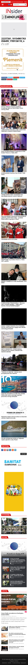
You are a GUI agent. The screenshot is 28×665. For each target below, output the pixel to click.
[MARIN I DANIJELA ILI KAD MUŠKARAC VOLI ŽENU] (14, 272)
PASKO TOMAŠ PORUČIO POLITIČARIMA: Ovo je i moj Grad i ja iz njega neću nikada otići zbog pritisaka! (13, 327)
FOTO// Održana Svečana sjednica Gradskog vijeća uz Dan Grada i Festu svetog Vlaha (12, 108)
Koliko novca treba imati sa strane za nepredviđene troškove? (17, 627)
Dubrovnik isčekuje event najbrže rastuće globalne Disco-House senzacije (16, 641)
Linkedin (23, 77)
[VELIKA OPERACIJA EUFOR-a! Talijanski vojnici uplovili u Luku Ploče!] (14, 429)
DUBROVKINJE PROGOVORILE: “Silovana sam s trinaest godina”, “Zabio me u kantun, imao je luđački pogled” (13, 304)
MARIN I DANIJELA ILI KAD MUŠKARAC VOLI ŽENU (14, 281)
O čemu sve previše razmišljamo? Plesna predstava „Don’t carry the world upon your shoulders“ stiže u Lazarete (17, 560)
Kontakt (9, 662)
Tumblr (4, 79)
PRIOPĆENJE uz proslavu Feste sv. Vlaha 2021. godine (12, 260)
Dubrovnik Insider (8, 554)
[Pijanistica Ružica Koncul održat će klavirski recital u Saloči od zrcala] (14, 407)
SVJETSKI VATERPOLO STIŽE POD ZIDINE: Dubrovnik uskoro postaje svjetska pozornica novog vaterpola (13, 395)
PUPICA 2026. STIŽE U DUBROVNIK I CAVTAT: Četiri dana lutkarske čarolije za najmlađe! (17, 568)
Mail (16, 79)
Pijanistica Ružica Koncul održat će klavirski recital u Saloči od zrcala (14, 417)
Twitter (10, 77)
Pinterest (10, 79)
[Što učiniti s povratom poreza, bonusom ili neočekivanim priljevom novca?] (4, 635)
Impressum (23, 662)
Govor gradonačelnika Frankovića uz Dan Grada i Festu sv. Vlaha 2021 (13, 152)
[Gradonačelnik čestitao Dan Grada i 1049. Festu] (14, 163)
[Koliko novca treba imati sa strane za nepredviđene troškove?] (4, 628)
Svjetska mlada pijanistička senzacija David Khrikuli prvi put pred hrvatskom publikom (17, 582)
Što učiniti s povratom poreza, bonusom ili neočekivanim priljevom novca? (17, 634)
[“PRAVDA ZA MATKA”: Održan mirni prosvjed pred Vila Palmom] (14, 362)
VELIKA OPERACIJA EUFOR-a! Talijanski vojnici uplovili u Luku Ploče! (12, 439)
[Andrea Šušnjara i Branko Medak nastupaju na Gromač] (4, 648)
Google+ (16, 77)
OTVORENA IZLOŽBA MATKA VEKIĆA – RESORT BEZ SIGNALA (17, 575)
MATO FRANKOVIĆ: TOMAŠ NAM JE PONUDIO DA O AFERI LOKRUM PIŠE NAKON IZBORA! (11, 350)
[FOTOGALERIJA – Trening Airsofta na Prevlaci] (14, 526)
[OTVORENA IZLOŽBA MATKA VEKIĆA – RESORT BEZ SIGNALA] (6, 576)
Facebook (5, 77)
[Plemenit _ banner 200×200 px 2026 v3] (12, 70)
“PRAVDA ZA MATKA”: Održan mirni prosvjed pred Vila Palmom (11, 372)
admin (7, 43)
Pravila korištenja (16, 662)
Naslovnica (4, 662)
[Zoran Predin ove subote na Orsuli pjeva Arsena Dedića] (14, 602)
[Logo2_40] (12, 469)
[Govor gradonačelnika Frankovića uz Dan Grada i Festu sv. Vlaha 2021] (14, 142)
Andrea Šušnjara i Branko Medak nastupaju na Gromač (16, 647)
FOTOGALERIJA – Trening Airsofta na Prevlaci (12, 532)
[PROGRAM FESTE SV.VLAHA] (14, 230)
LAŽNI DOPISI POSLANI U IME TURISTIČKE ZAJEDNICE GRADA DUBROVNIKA (13, 130)
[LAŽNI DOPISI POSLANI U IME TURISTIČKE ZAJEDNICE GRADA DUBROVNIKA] (14, 120)
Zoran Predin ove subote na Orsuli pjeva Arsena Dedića (12, 613)
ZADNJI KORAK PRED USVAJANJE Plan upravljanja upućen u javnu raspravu (12, 195)
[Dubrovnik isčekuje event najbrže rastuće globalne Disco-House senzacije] (4, 641)
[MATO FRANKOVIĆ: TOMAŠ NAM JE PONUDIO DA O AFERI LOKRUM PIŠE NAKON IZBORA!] (14, 339)
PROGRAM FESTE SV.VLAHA (9, 239)
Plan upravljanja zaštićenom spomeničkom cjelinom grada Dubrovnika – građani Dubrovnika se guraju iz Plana (13, 218)
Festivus (16, 661)
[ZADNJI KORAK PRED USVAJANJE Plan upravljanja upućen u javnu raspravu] (14, 185)
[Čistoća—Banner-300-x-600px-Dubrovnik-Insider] (14, 511)
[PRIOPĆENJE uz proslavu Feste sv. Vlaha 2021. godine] (14, 250)
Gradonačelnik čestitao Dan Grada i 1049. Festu (13, 173)
